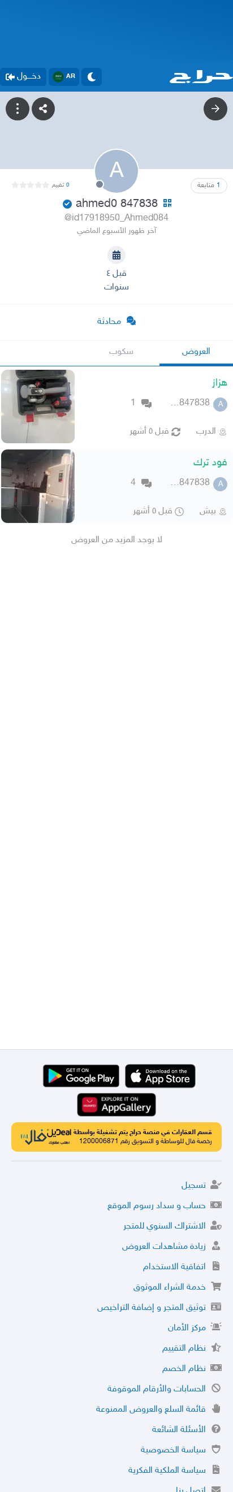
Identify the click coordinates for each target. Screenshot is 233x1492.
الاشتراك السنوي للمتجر (164, 1226)
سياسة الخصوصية (173, 1450)
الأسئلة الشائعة (179, 1430)
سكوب (121, 352)
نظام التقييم (184, 1348)
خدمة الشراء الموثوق (169, 1287)
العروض (196, 352)
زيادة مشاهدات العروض (164, 1247)
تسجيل (194, 1185)
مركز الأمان (187, 1328)
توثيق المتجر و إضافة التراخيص (151, 1308)
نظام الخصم (184, 1369)
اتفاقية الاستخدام (174, 1267)
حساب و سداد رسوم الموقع (156, 1206)
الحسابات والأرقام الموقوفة (156, 1389)
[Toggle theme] (91, 77)
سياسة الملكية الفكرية (167, 1470)
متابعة (209, 185)
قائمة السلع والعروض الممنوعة (151, 1409)
